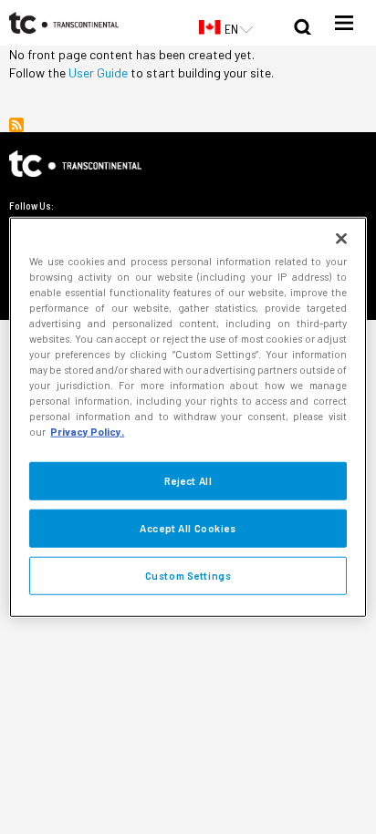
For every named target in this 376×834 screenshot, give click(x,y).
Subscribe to (16, 125)
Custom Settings (188, 576)
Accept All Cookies (187, 528)
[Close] (341, 238)
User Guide (98, 72)
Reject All (188, 481)
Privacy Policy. (87, 432)
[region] (187, 417)
